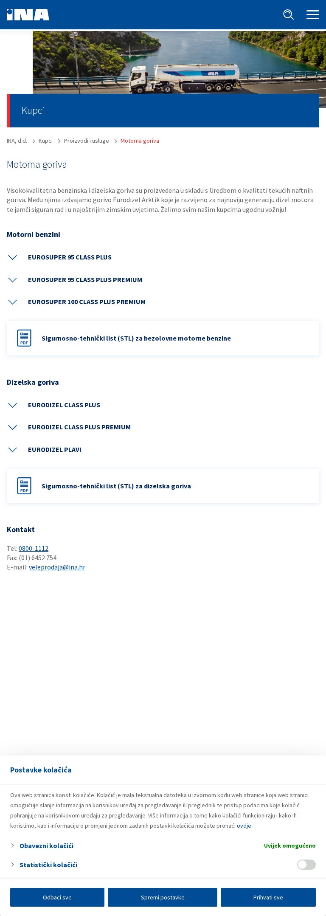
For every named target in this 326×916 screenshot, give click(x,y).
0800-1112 (33, 548)
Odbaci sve (57, 897)
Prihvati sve (268, 897)
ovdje (244, 825)
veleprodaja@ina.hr (57, 567)
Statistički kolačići (48, 864)
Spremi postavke (163, 897)
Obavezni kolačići (46, 845)
